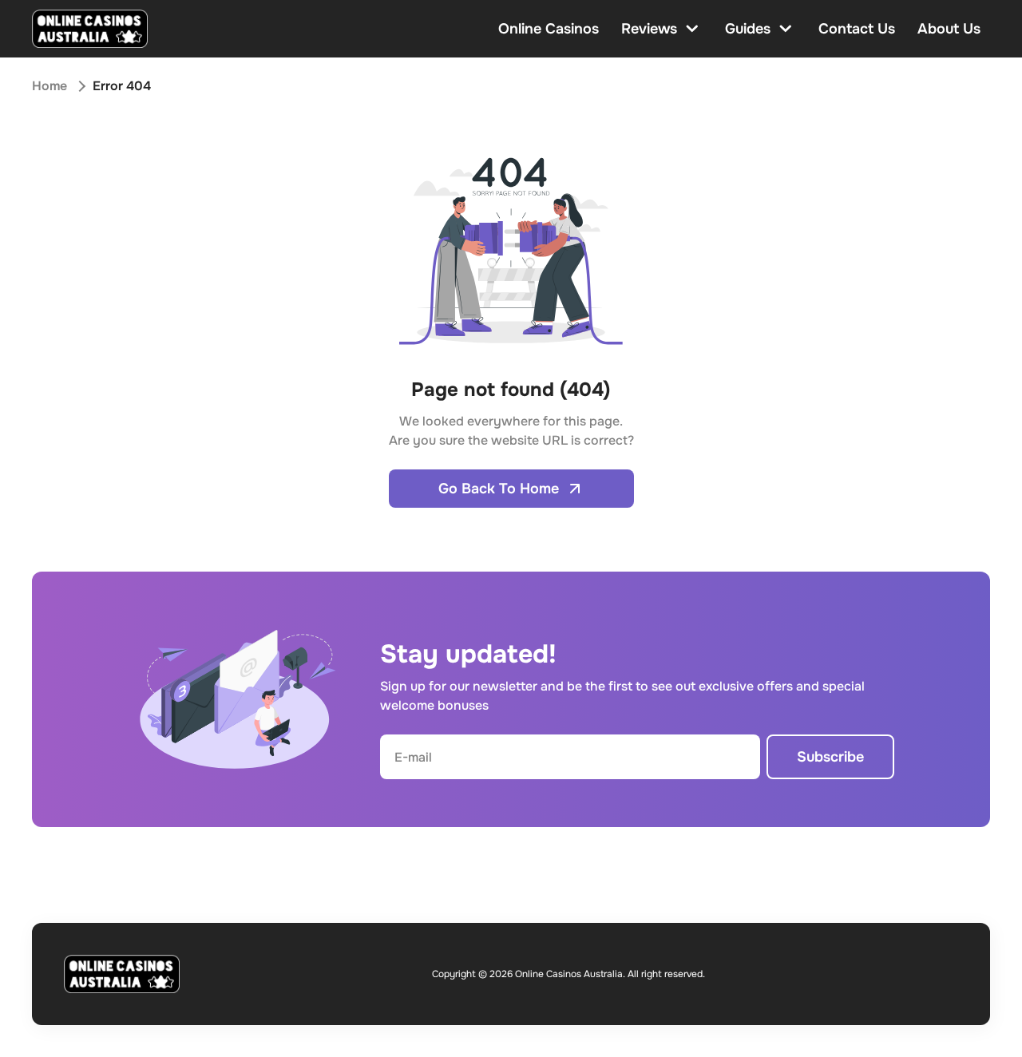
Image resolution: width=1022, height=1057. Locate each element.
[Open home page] (90, 29)
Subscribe (830, 757)
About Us (948, 29)
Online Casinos (548, 29)
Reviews (649, 29)
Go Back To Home (498, 488)
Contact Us (856, 29)
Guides (747, 29)
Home (49, 85)
